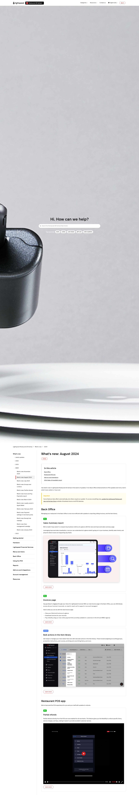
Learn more (48, 587)
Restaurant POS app (49, 474)
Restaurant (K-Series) (35, 3)
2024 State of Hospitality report (53, 480)
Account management (20, 574)
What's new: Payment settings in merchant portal (25, 513)
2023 (17, 533)
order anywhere (88, 231)
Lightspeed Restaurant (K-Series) (22, 446)
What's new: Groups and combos (24, 485)
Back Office (47, 472)
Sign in (122, 2)
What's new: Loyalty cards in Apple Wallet (25, 504)
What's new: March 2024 (24, 499)
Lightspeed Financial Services (23, 547)
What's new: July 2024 (23, 481)
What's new (38, 446)
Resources (93, 2)
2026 (17, 461)
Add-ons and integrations (51, 477)
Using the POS (18, 561)
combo (63, 231)
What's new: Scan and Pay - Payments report (25, 495)
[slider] (76, 782)
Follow (44, 458)
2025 (17, 464)
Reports (15, 565)
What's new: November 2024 (23, 472)
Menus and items (19, 552)
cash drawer (71, 231)
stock (57, 231)
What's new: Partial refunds (25, 490)
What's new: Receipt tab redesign (24, 519)
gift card (79, 231)
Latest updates (19, 457)
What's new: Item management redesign (23, 525)
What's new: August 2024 (24, 477)
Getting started (18, 538)
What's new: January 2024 (24, 530)
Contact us (103, 2)
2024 (45, 446)
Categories (83, 2)
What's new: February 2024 (25, 509)
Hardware (16, 542)
